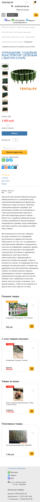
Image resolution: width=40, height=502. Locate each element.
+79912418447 (19, 20)
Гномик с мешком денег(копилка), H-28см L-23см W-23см (20, 403)
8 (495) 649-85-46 (22, 6)
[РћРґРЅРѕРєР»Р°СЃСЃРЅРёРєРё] (6, 167)
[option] (20, 314)
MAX (8, 20)
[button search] (36, 15)
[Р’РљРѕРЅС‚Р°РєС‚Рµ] (3, 167)
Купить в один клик (14, 152)
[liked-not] (33, 306)
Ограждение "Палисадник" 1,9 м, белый (19, 318)
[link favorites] (26, 2)
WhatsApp (14, 472)
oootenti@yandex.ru (20, 22)
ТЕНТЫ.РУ (5, 27)
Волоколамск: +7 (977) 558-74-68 (20, 496)
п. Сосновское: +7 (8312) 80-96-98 (20, 499)
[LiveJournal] (15, 167)
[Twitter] (12, 167)
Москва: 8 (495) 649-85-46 (17, 494)
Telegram (31, 20)
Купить (14, 133)
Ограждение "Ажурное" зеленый (17, 360)
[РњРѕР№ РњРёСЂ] (9, 167)
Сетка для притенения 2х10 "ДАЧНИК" (19, 445)
